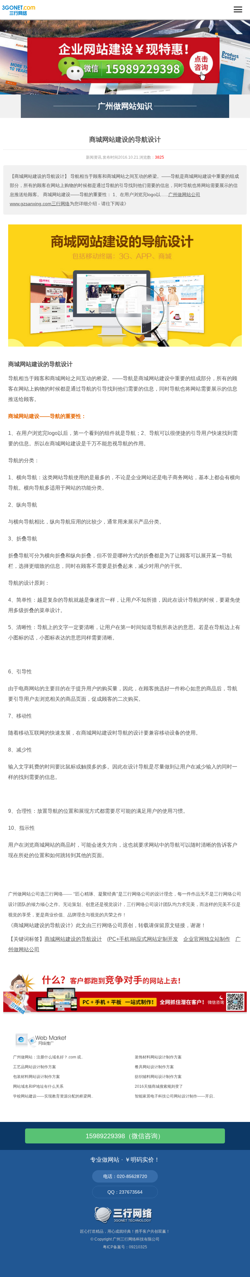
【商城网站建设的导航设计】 (39, 176)
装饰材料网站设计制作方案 (158, 1057)
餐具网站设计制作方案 (154, 1067)
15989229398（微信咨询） (125, 1136)
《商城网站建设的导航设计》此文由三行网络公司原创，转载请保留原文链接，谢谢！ (107, 925)
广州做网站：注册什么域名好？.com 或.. (48, 1057)
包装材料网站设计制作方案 (36, 1076)
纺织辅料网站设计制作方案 (158, 1076)
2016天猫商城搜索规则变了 (159, 1086)
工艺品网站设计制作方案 (34, 1067)
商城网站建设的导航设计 (40, 364)
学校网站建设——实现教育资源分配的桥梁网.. (53, 1096)
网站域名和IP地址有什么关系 (38, 1086)
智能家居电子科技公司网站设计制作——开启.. (175, 1096)
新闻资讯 (94, 157)
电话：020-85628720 (125, 1176)
